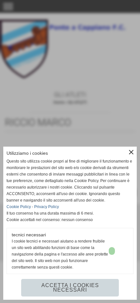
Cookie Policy (19, 206)
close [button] (131, 152)
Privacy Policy (46, 206)
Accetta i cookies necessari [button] (70, 288)
